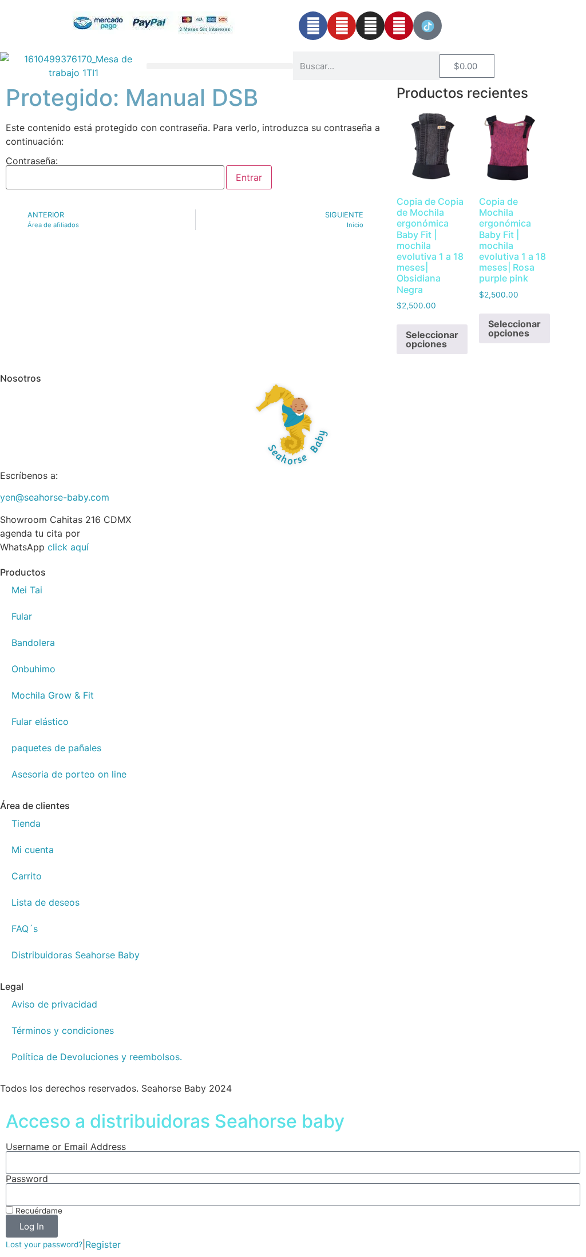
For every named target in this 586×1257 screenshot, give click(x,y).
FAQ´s (24, 928)
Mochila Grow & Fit (52, 695)
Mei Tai (26, 590)
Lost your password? (44, 1244)
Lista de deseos (45, 902)
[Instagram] (370, 25)
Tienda (26, 823)
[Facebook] (313, 25)
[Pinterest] (399, 25)
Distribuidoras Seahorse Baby (75, 955)
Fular (21, 616)
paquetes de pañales (56, 748)
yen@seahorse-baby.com (54, 497)
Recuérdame (37, 1210)
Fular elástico (40, 721)
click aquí (68, 547)
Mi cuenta (32, 849)
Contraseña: (32, 161)
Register (103, 1244)
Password (27, 1178)
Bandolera (33, 642)
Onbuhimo (33, 669)
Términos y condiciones (62, 1030)
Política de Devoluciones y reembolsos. (96, 1056)
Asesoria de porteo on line (68, 774)
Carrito (26, 876)
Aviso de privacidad (54, 1004)
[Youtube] (341, 25)
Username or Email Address (66, 1146)
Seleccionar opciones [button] (432, 339)
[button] (219, 66)
